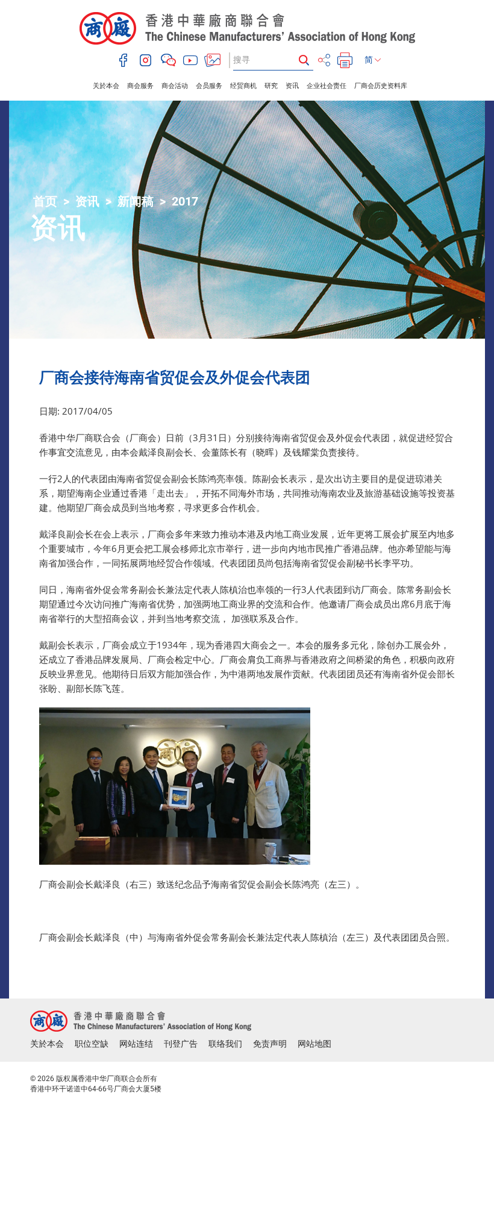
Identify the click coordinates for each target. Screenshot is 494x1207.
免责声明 (270, 1044)
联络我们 (225, 1044)
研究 (271, 86)
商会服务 (140, 86)
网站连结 (136, 1044)
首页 (45, 201)
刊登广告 (181, 1044)
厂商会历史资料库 (380, 86)
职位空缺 (91, 1044)
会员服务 (209, 86)
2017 (185, 201)
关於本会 (106, 86)
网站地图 (314, 1044)
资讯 (292, 86)
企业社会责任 (326, 86)
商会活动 (174, 86)
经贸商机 (243, 86)
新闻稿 (135, 201)
